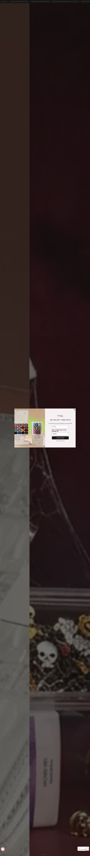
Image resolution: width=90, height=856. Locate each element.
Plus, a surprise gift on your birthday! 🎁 (59, 430)
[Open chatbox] (87, 849)
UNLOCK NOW (60, 437)
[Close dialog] (74, 409)
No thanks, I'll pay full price (60, 440)
